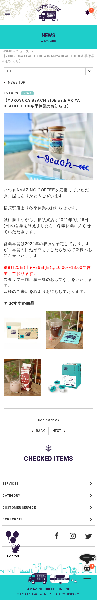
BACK (40, 431)
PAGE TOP (13, 556)
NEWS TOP (16, 82)
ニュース (22, 51)
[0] (87, 12)
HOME (7, 51)
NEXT (56, 431)
